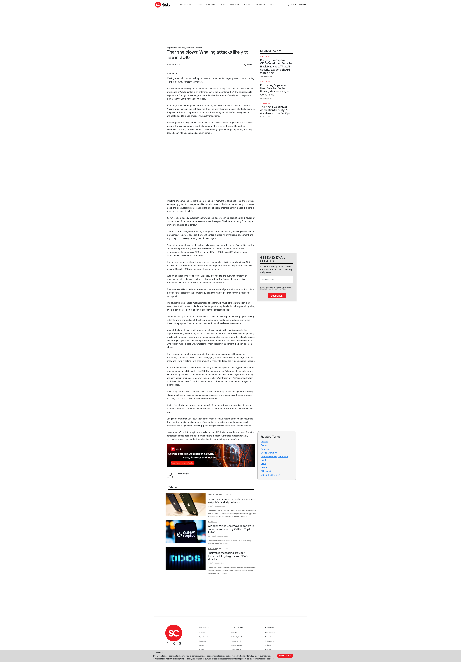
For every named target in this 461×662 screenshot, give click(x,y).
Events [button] (223, 5)
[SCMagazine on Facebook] (167, 643)
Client (263, 463)
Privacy (201, 649)
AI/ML (210, 521)
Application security (176, 47)
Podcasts (268, 649)
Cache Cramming (269, 452)
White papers (269, 641)
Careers (201, 645)
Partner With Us (236, 649)
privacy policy (246, 659)
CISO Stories (185, 5)
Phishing (198, 47)
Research (268, 637)
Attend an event (236, 641)
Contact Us (202, 641)
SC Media (202, 633)
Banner (264, 445)
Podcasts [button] (234, 5)
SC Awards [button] (260, 5)
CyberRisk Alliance (205, 637)
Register (302, 5)
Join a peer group (236, 645)
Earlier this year (243, 245)
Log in (293, 5)
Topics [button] (199, 5)
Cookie (264, 467)
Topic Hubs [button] (210, 5)
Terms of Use (270, 289)
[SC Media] (162, 4)
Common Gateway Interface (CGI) (274, 458)
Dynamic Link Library (270, 475)
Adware (264, 441)
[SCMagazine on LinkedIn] (179, 643)
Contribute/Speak (236, 637)
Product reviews (270, 633)
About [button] (272, 5)
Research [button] (248, 5)
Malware (190, 47)
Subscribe (276, 296)
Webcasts (268, 645)
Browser (265, 449)
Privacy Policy (281, 289)
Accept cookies (285, 655)
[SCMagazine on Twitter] (173, 643)
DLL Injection (267, 471)
